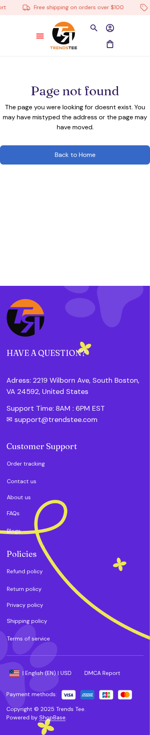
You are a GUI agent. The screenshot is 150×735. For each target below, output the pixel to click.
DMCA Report (102, 673)
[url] (49, 408)
